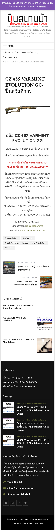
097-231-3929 (15, 482)
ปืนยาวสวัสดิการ (11, 238)
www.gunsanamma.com (32, 230)
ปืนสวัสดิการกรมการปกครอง (16, 243)
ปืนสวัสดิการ (28, 238)
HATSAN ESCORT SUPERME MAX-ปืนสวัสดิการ (18, 307)
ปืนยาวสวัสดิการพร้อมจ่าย (36, 404)
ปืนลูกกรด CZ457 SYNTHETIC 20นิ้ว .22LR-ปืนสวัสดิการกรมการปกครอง (33, 427)
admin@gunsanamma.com (20, 488)
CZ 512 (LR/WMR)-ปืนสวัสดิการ (14, 319)
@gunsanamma (34, 226)
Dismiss (42, 6)
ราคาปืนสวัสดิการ (39, 243)
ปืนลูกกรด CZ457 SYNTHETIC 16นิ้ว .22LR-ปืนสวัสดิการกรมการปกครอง (33, 410)
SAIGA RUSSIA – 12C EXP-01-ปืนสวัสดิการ (18, 341)
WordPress (37, 523)
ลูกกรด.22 (9, 248)
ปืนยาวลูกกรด (22, 404)
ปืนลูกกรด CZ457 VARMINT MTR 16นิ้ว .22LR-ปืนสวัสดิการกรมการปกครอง (33, 443)
